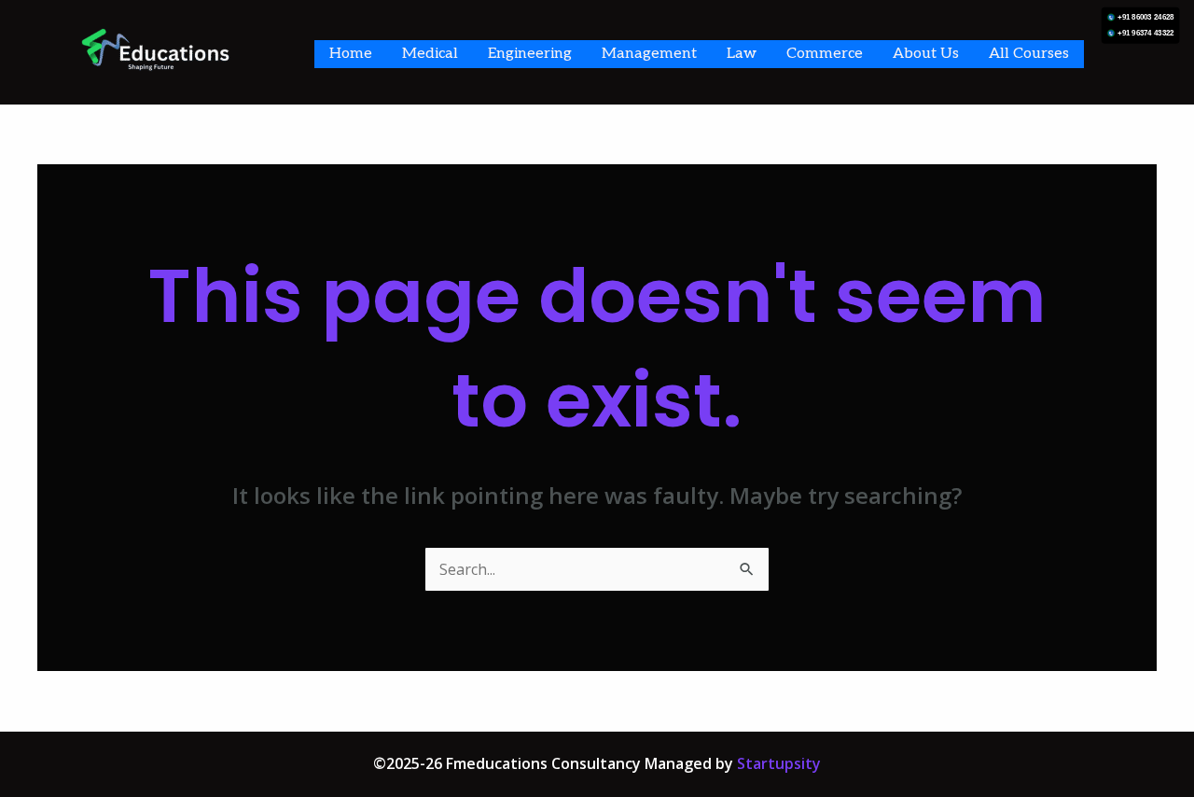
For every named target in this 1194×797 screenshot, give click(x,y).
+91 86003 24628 (1145, 17)
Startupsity (779, 763)
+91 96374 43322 (1145, 33)
